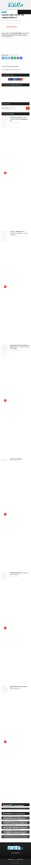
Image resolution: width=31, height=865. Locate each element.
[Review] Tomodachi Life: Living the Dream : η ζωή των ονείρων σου (19, 687)
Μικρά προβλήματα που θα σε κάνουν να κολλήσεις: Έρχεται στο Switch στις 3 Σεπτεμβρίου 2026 (15, 823)
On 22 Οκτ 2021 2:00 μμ (7, 20)
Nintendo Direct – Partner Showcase (13, 805)
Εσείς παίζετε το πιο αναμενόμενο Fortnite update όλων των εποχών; (14, 814)
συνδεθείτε (17, 69)
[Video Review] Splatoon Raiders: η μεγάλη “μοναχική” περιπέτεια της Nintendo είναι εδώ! (19, 119)
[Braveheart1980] (5, 27)
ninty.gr (15, 859)
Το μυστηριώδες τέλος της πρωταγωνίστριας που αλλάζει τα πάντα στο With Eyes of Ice (13, 818)
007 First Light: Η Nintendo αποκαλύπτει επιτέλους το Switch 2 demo (15, 828)
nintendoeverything (14, 55)
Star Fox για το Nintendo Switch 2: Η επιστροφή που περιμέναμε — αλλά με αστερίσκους (19, 233)
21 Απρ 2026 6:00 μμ (14, 689)
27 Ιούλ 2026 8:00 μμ (14, 122)
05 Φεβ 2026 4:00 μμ (7, 807)
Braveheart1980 (16, 20)
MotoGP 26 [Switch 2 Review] (15, 459)
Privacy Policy (15, 860)
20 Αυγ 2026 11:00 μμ (7, 836)
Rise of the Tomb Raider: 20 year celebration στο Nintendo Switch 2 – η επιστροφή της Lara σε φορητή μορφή (19, 346)
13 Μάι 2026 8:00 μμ (14, 460)
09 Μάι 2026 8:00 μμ (14, 576)
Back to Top (15, 863)
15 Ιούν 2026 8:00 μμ (14, 350)
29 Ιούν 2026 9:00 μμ (14, 236)
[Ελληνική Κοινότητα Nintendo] (16, 7)
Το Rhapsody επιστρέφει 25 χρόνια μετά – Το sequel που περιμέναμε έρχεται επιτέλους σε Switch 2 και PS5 (15, 832)
